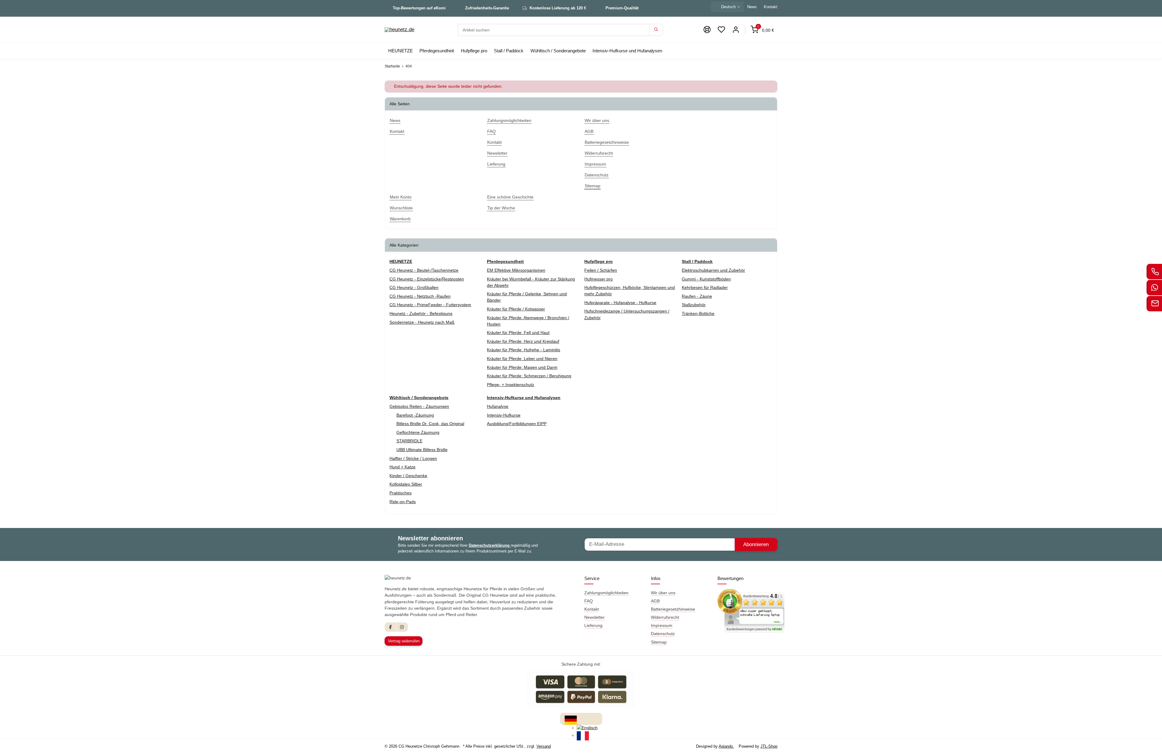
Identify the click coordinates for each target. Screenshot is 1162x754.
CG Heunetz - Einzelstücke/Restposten (426, 279)
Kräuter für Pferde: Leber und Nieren (522, 358)
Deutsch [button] (728, 7)
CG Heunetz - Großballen (413, 287)
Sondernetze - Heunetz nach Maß (422, 322)
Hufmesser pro (598, 279)
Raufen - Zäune (697, 296)
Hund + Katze (402, 466)
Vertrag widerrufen (403, 641)
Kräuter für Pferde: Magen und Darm (522, 367)
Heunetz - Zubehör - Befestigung (420, 313)
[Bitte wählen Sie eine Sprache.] (571, 719)
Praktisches (400, 492)
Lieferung (593, 625)
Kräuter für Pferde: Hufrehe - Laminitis (523, 349)
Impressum (661, 625)
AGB (655, 600)
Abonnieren (756, 544)
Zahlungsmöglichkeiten (606, 592)
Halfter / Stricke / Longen (413, 458)
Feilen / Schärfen (600, 270)
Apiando (726, 746)
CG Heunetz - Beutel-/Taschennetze (423, 270)
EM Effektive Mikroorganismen (516, 270)
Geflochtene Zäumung (417, 432)
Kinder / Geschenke (408, 475)
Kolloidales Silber (405, 484)
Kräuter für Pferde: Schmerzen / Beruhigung (529, 375)
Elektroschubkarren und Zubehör (713, 270)
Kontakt (770, 7)
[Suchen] (656, 30)
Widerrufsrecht (665, 617)
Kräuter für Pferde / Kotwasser (516, 309)
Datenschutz (663, 633)
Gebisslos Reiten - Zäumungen (419, 406)
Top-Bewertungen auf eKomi (419, 8)
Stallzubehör (694, 304)
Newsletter (594, 617)
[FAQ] (707, 29)
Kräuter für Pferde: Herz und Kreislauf (523, 341)
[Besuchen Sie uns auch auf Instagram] (402, 627)
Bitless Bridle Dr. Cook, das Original (430, 423)
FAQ (588, 600)
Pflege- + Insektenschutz (510, 384)
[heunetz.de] (399, 30)
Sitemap (659, 642)
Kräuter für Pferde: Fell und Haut (518, 332)
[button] (721, 29)
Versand (544, 746)
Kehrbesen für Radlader (705, 287)
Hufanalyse (497, 406)
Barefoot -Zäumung (415, 415)
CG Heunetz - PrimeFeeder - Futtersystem (430, 304)
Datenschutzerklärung (490, 545)
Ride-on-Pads (402, 501)
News (752, 7)
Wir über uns (663, 592)
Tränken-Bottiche (698, 313)
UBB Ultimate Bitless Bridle (422, 449)
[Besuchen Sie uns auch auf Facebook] (390, 627)
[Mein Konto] (735, 29)
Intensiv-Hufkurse (503, 415)
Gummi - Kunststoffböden (706, 279)
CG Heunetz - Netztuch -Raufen (420, 296)
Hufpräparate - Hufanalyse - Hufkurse (620, 302)
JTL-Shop (768, 746)
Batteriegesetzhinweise (673, 609)
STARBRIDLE (409, 440)
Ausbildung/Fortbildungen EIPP (517, 423)
